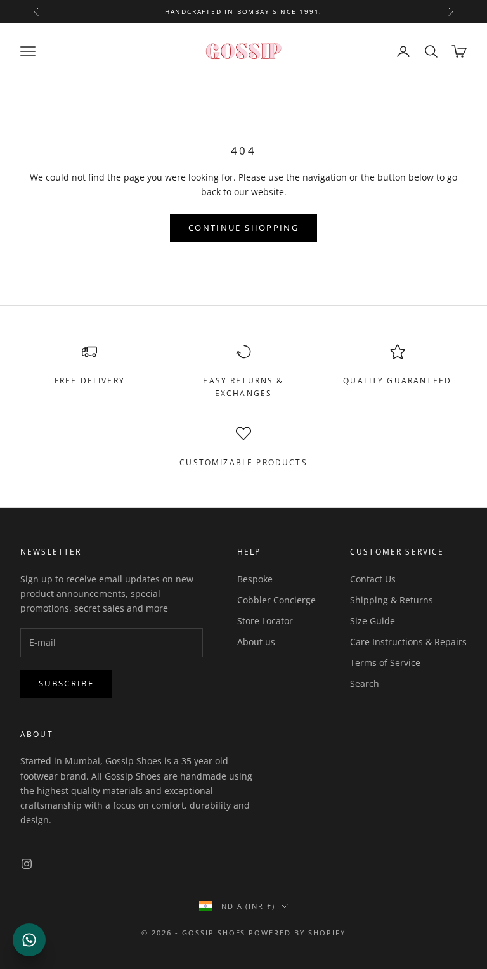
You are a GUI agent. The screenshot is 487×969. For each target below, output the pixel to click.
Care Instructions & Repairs (408, 642)
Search (364, 683)
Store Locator (265, 621)
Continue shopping (243, 227)
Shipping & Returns (391, 600)
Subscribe (66, 683)
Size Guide (372, 621)
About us (256, 642)
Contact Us (373, 579)
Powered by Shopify (297, 932)
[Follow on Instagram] (26, 863)
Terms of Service (385, 663)
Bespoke (255, 579)
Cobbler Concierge (276, 600)
